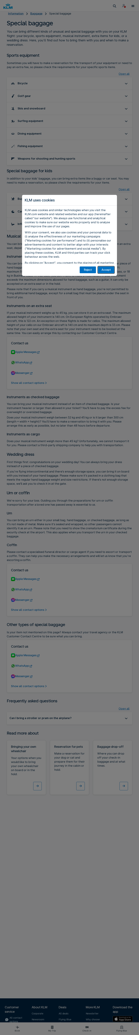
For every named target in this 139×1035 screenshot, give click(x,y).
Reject (88, 269)
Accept (106, 269)
